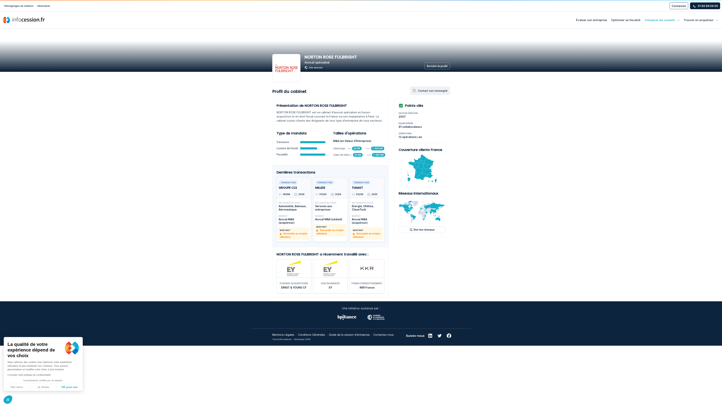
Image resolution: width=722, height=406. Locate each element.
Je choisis (43, 387)
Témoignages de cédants (18, 5)
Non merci (17, 387)
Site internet (315, 67)
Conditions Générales (311, 334)
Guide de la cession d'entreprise (349, 334)
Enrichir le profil (437, 66)
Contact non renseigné (432, 90)
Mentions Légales (283, 334)
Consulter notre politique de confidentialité (29, 375)
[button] (7, 399)
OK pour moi (69, 387)
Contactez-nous (383, 334)
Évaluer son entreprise (591, 20)
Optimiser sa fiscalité (625, 20)
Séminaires (43, 5)
